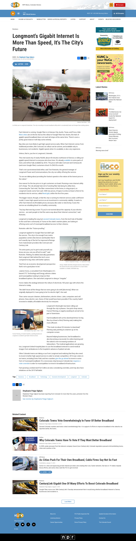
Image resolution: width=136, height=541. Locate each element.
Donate (121, 5)
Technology (43, 377)
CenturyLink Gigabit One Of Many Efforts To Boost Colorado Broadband (78, 483)
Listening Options (55, 518)
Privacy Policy (79, 518)
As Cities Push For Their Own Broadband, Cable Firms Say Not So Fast (78, 459)
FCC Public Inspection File (82, 514)
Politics (41, 437)
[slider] (21, 13)
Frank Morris (42, 463)
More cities (23, 135)
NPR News (111, 93)
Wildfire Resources (113, 19)
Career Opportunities (56, 522)
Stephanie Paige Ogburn (26, 57)
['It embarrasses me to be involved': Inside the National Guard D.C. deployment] (102, 112)
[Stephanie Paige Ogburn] (16, 395)
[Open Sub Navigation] (16, 19)
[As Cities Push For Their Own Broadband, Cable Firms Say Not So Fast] (24, 463)
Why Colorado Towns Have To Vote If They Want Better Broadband (75, 440)
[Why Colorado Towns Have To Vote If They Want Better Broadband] (24, 444)
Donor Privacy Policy (80, 522)
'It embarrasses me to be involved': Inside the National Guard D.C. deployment (115, 116)
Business (15, 29)
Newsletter (41, 19)
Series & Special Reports (57, 19)
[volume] (18, 13)
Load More (68, 501)
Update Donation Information (107, 514)
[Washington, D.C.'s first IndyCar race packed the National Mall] (102, 96)
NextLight (46, 193)
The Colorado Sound (105, 522)
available (67, 160)
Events (101, 19)
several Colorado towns (52, 219)
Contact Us (102, 518)
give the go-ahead (61, 358)
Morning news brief (102, 150)
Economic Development (59, 377)
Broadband (32, 377)
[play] (12, 13)
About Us (53, 514)
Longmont (74, 377)
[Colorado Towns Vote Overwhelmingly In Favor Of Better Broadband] (24, 424)
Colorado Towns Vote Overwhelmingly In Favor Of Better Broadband (76, 420)
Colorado (84, 377)
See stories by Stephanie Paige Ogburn (38, 399)
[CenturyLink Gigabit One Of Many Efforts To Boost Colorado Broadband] (24, 487)
